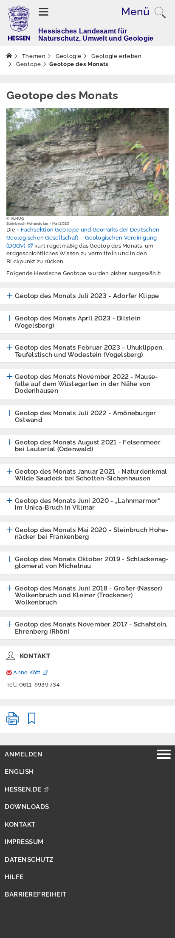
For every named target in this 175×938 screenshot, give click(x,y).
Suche (160, 12)
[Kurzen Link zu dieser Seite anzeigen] (31, 722)
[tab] (87, 296)
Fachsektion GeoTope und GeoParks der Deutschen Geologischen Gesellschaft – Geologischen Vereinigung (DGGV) (82, 237)
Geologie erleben (116, 56)
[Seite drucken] (12, 722)
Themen (33, 56)
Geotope (28, 64)
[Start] (9, 56)
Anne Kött (26, 672)
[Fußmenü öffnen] (164, 755)
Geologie (68, 56)
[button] (82, 296)
